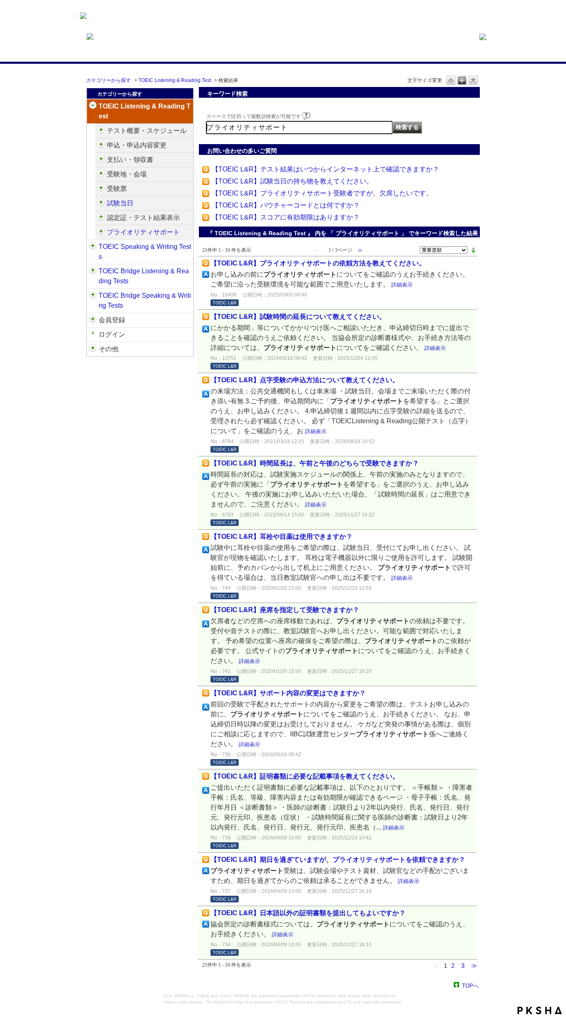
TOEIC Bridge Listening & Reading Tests (144, 276)
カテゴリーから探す (108, 80)
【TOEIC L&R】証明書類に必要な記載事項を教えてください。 (304, 776)
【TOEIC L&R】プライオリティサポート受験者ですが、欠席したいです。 (322, 193)
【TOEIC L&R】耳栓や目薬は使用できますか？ (281, 536)
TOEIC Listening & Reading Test (174, 80)
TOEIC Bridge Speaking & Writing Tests (145, 300)
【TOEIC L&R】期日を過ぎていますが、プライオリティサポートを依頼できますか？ (337, 859)
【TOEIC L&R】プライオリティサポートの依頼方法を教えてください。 (318, 263)
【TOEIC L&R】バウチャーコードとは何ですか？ (286, 205)
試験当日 (120, 203)
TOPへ (470, 985)
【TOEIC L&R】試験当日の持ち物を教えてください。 (292, 181)
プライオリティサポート (143, 232)
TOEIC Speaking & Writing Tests (145, 251)
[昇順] (473, 248)
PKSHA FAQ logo (540, 1010)
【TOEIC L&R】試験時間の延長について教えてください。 (298, 316)
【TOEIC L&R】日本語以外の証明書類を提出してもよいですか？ (308, 912)
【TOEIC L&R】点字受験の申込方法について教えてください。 (304, 379)
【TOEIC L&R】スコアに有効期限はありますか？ (286, 217)
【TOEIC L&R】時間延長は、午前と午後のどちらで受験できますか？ (314, 463)
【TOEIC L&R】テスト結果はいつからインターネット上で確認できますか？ (325, 169)
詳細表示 (402, 285)
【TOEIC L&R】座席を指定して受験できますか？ (284, 609)
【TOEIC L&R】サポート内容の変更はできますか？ (288, 693)
